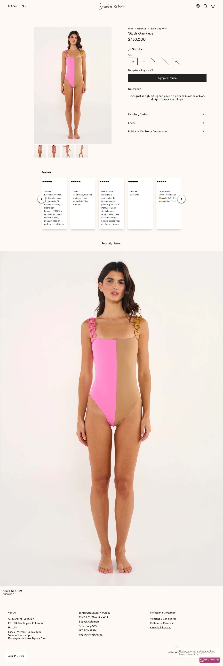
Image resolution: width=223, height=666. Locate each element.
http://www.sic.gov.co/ (91, 634)
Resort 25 (141, 28)
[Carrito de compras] (213, 6)
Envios (131, 122)
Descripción (134, 88)
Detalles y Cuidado (138, 114)
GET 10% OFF (16, 656)
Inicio (130, 28)
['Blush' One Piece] (40, 151)
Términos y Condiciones (163, 618)
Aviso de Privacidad (160, 627)
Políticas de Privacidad (162, 623)
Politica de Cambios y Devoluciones (147, 131)
